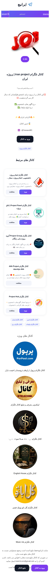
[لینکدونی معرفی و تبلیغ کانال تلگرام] (25, 388)
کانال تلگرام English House (25, 473)
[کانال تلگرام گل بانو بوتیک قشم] (25, 491)
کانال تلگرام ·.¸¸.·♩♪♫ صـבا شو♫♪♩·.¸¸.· (25, 439)
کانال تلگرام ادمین (32, 320)
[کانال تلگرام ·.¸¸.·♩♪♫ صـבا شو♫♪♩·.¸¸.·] (25, 423)
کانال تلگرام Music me (25, 542)
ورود (25, 192)
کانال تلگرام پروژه (25, 148)
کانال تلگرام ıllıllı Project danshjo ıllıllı (18, 267)
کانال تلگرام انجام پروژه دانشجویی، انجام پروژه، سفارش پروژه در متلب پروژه (18, 176)
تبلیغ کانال (22, 568)
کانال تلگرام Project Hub (19, 297)
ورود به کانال (25, 139)
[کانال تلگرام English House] (25, 457)
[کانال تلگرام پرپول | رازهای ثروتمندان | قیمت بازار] (25, 354)
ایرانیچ (22, 4)
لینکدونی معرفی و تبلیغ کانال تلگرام (25, 405)
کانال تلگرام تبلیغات (32, 324)
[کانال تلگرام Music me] (25, 526)
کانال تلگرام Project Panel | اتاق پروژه (18, 206)
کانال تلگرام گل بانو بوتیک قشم (25, 508)
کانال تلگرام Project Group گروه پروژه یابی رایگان (19, 237)
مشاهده (12, 192)
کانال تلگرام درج (17, 324)
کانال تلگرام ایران (17, 320)
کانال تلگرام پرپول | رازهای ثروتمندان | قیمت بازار (25, 370)
